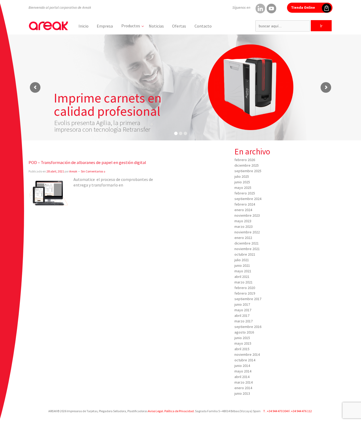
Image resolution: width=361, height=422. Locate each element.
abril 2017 (241, 315)
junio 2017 (242, 304)
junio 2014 (242, 365)
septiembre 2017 (247, 298)
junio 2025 (242, 182)
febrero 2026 (244, 159)
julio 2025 (241, 176)
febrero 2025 (244, 193)
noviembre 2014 (247, 354)
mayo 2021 (242, 271)
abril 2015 (241, 349)
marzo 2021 (243, 282)
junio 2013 (242, 393)
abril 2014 (241, 376)
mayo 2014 (242, 371)
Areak (73, 171)
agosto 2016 (244, 332)
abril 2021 (241, 276)
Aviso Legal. (156, 411)
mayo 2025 (242, 187)
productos (130, 26)
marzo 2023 (243, 226)
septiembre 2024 (247, 198)
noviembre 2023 (247, 215)
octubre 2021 (244, 254)
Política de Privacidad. (179, 411)
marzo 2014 (243, 382)
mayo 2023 (242, 221)
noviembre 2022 (247, 232)
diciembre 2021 (246, 243)
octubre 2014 (244, 360)
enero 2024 (243, 209)
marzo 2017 (243, 321)
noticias (156, 26)
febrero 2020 (244, 287)
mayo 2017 (242, 310)
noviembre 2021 (247, 248)
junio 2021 (242, 265)
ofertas (179, 26)
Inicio (83, 26)
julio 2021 (241, 259)
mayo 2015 (242, 343)
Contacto (203, 26)
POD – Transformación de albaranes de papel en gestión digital (87, 162)
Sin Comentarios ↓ (93, 171)
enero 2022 (243, 237)
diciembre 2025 (246, 165)
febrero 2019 (244, 293)
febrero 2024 (244, 204)
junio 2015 (242, 337)
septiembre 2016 (247, 326)
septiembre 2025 (247, 170)
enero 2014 (243, 387)
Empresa (105, 26)
